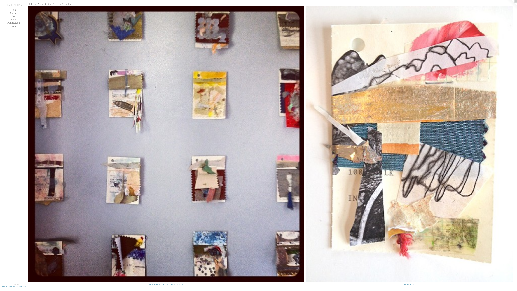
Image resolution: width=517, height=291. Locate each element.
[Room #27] (409, 144)
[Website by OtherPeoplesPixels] (511, 5)
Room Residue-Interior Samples (166, 284)
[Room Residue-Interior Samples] (166, 144)
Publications (13, 23)
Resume (14, 26)
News (14, 16)
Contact (14, 19)
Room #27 (409, 284)
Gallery (14, 13)
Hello (13, 10)
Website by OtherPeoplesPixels (13, 287)
